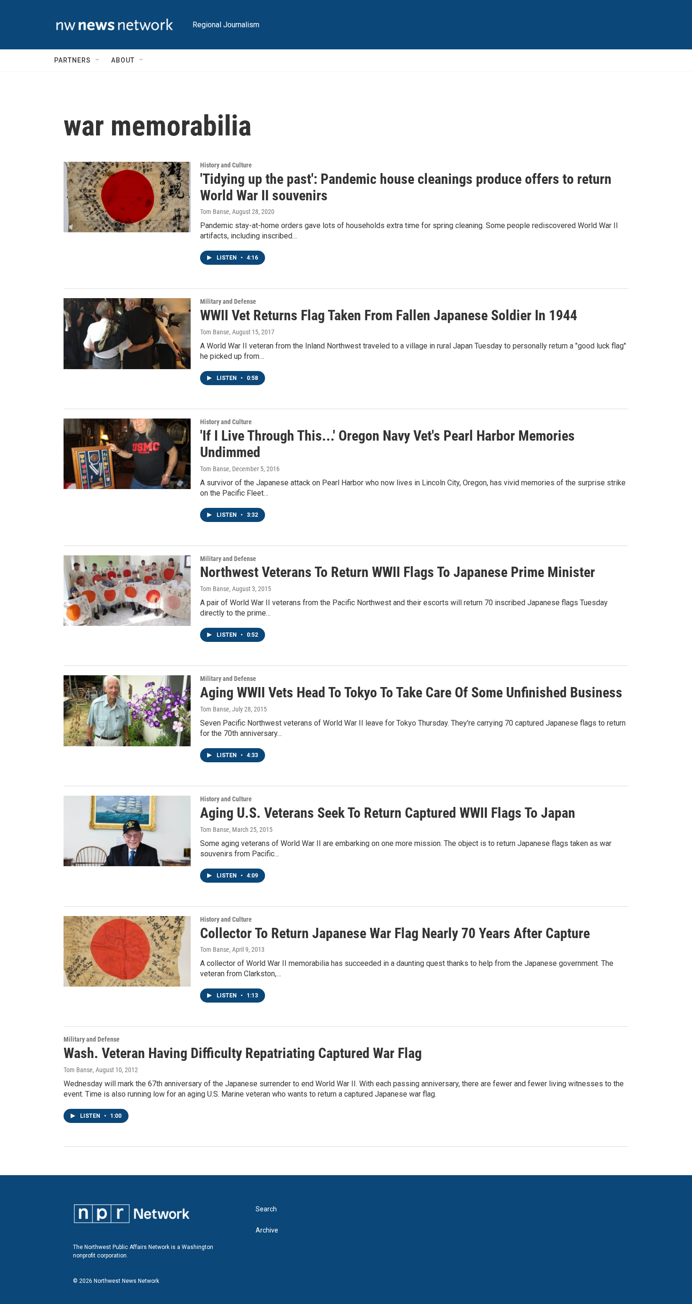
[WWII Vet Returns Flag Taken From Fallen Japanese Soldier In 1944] (127, 333)
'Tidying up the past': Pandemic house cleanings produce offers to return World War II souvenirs (406, 187)
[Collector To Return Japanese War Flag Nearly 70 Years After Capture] (127, 951)
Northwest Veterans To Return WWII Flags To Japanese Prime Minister (397, 572)
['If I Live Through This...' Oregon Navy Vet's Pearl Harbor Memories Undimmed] (127, 454)
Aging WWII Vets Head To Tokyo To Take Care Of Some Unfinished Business (411, 692)
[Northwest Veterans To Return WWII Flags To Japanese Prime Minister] (127, 590)
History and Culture (226, 165)
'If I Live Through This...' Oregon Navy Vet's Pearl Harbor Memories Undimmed (387, 443)
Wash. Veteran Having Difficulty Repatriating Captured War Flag (243, 1053)
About (123, 60)
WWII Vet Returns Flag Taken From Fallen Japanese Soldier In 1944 (388, 315)
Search (266, 1209)
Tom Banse (214, 211)
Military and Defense (228, 301)
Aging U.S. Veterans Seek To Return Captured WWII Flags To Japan (387, 813)
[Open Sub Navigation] (98, 60)
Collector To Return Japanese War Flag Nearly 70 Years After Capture (395, 933)
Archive (267, 1230)
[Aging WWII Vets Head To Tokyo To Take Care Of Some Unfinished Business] (127, 710)
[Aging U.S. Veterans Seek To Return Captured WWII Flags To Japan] (127, 831)
